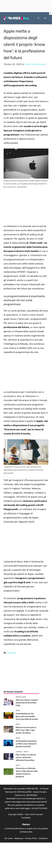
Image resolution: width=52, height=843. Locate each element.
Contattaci (26, 818)
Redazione (19, 838)
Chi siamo (8, 838)
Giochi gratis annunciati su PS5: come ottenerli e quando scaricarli (26, 744)
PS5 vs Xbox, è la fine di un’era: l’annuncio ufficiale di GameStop (26, 757)
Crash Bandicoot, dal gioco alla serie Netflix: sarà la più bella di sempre (27, 716)
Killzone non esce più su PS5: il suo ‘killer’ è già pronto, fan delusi (26, 730)
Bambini (11, 652)
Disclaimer (43, 838)
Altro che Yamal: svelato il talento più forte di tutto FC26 (27, 703)
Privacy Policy (31, 838)
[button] (38, 18)
